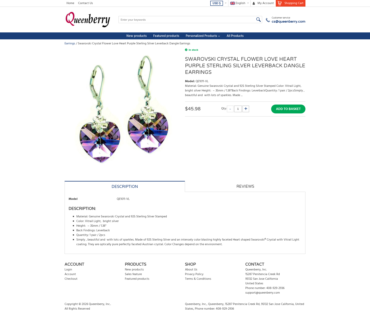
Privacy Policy (194, 274)
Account (70, 274)
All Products (235, 36)
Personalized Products (201, 36)
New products (136, 36)
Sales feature (133, 274)
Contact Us (85, 3)
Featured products (166, 36)
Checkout (71, 278)
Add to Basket (288, 109)
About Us (191, 269)
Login (68, 269)
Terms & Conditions (198, 278)
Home (70, 3)
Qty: (224, 108)
